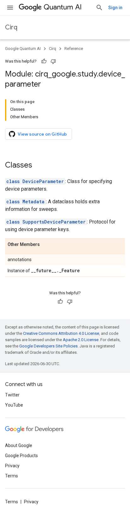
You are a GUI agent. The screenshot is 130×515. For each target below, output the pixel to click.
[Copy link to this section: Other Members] (46, 244)
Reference (73, 48)
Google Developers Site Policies (48, 346)
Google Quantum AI (23, 48)
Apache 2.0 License (80, 339)
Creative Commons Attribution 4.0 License (61, 333)
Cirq (11, 27)
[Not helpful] (53, 61)
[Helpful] (44, 61)
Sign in (115, 7)
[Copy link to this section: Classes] (38, 165)
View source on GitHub (42, 134)
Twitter (12, 394)
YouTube (14, 405)
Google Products (21, 455)
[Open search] (99, 7)
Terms (11, 475)
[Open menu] (10, 7)
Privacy (12, 465)
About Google (18, 445)
